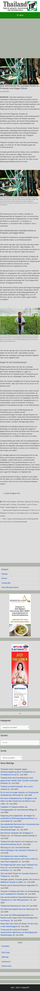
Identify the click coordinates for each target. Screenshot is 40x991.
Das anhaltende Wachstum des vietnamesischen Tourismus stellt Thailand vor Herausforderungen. (20, 827)
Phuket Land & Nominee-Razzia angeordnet (18, 885)
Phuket (4, 578)
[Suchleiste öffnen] (37, 15)
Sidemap (4, 957)
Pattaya (4, 574)
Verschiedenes (24, 507)
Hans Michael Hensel (9, 587)
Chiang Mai (5, 583)
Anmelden (5, 946)
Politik (2, 507)
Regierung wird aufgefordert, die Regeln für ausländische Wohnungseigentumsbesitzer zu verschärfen (19, 818)
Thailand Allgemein (11, 507)
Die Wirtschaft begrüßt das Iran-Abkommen (18, 909)
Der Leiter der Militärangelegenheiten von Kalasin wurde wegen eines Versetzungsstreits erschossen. (19, 918)
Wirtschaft (5, 502)
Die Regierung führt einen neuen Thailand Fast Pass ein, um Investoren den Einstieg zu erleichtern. (19, 867)
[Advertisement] (20, 38)
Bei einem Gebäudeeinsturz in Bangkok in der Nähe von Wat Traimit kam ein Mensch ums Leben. (19, 801)
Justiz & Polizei (31, 504)
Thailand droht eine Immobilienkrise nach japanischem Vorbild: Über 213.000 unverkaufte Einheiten (19, 780)
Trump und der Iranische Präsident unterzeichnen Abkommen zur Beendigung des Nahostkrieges (19, 932)
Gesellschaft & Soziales (8, 504)
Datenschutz (6, 966)
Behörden (20, 502)
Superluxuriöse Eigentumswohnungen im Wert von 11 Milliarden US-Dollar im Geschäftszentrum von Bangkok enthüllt (20, 513)
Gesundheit (21, 504)
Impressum (5, 962)
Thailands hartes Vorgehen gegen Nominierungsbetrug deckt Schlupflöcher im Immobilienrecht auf (18, 772)
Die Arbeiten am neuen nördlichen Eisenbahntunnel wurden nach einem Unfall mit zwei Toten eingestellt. (19, 859)
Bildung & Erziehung (32, 502)
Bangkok (13, 502)
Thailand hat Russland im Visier (13, 906)
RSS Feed (5, 953)
